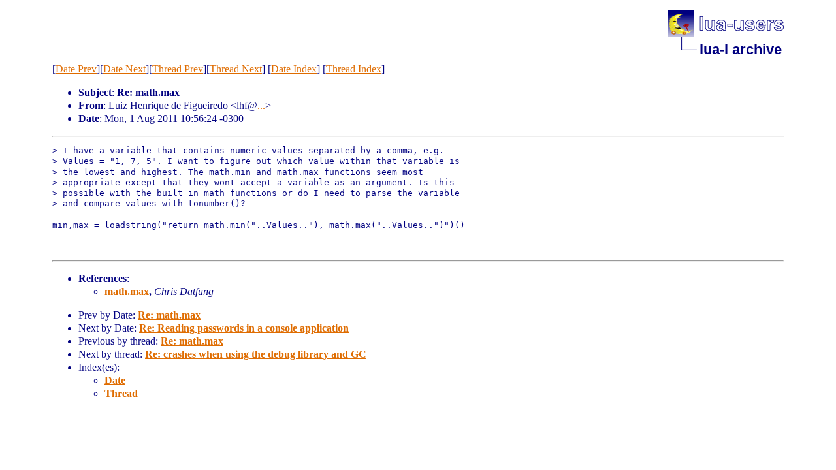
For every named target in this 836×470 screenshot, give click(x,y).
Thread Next (236, 68)
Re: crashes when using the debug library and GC (255, 354)
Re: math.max (169, 315)
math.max (126, 291)
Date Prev (76, 68)
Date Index (294, 68)
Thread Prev (177, 68)
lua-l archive (740, 49)
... (261, 105)
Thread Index (353, 68)
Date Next (124, 68)
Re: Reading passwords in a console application (244, 328)
